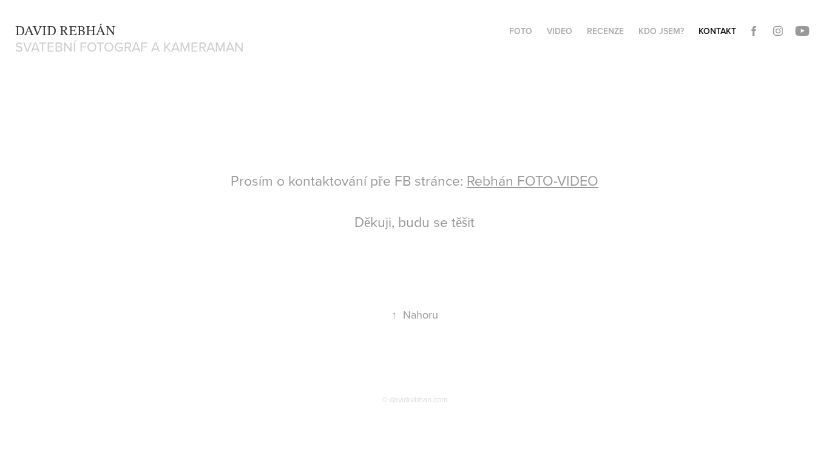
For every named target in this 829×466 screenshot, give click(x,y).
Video (559, 31)
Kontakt (717, 31)
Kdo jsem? (661, 31)
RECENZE (605, 31)
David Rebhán (65, 28)
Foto (520, 31)
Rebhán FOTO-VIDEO (532, 180)
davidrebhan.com (419, 399)
